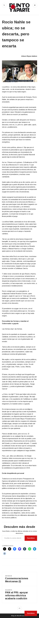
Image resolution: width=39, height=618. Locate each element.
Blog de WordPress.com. (19, 615)
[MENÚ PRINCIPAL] (35, 5)
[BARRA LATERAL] (19, 608)
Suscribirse (31, 538)
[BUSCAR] (4, 5)
